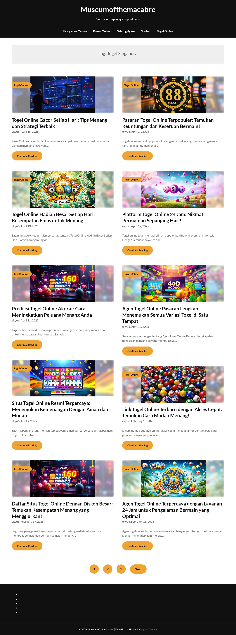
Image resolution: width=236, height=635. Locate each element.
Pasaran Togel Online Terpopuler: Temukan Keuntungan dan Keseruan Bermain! (168, 123)
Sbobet (145, 31)
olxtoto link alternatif (32, 607)
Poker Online (102, 31)
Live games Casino (75, 31)
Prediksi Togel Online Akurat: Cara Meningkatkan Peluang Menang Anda (52, 312)
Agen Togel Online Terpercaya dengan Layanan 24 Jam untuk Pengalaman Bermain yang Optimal (172, 510)
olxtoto (24, 594)
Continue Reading (27, 156)
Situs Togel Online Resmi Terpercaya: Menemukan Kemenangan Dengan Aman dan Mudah (60, 409)
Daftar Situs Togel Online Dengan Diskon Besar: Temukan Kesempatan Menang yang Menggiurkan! (62, 510)
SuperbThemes (148, 629)
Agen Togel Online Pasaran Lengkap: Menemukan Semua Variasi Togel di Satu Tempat (165, 315)
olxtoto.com (26, 612)
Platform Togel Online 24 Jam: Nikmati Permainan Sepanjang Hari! (163, 217)
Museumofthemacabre (118, 9)
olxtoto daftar (28, 603)
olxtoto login (27, 599)
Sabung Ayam (126, 31)
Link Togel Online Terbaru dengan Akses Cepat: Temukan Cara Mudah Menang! (172, 412)
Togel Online (165, 31)
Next (138, 569)
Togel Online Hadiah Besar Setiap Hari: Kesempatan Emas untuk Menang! (53, 217)
